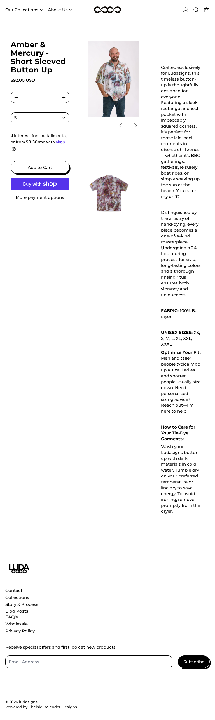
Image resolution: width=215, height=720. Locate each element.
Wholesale (16, 624)
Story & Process (21, 604)
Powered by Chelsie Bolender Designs (41, 707)
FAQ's (11, 617)
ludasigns (28, 702)
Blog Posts (16, 611)
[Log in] (186, 10)
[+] (64, 97)
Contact (13, 590)
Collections (17, 597)
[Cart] (207, 10)
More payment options (40, 197)
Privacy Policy (20, 631)
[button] (196, 10)
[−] (16, 97)
